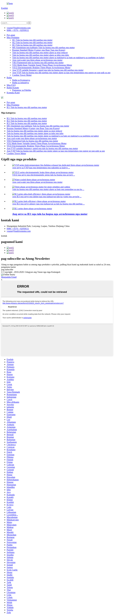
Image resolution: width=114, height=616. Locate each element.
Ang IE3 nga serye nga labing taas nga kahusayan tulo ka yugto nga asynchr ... (46, 196)
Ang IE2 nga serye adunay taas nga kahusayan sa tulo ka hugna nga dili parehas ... (48, 204)
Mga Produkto (13, 37)
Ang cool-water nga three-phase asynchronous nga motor (37, 60)
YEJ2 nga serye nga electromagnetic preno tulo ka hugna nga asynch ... (43, 175)
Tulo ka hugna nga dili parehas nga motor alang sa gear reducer (40, 52)
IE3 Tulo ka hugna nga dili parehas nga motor (32, 45)
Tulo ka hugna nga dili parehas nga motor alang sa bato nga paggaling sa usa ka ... (48, 189)
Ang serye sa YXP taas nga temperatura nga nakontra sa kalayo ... (41, 167)
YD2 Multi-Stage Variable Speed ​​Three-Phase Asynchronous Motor (42, 65)
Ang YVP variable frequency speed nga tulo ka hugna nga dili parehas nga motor (47, 70)
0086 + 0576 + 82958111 (18, 228)
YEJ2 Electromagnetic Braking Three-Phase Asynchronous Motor (41, 67)
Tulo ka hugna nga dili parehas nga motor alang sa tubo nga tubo (40, 55)
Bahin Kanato (13, 87)
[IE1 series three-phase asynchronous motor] (32, 208)
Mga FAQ (11, 85)
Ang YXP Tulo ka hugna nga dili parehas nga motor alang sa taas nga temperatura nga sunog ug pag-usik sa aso (61, 72)
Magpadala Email (9, 277)
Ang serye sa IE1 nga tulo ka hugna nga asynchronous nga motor (49, 214)
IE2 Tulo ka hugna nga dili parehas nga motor (32, 42)
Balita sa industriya (20, 82)
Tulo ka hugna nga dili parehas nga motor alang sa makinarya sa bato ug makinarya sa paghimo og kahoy (58, 57)
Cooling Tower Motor (22, 75)
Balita (9, 77)
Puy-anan (11, 35)
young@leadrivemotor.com (19, 231)
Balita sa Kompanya (21, 80)
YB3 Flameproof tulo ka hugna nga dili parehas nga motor (38, 62)
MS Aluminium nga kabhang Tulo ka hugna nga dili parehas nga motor (43, 47)
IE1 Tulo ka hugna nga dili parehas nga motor (32, 40)
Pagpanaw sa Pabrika (21, 90)
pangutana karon (8, 267)
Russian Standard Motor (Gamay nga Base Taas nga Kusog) (38, 50)
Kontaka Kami (13, 92)
